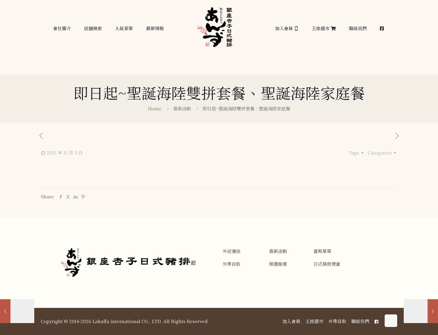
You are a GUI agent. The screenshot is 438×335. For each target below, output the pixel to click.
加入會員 (291, 321)
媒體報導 (278, 264)
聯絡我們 (360, 321)
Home (154, 108)
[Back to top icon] (391, 320)
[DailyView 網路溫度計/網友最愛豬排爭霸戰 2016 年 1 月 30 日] (421, 311)
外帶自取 (231, 264)
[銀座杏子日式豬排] (214, 29)
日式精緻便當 (326, 264)
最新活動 (182, 108)
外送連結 (231, 251)
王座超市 (314, 321)
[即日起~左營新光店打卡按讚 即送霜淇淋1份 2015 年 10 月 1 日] (17, 311)
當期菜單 (322, 251)
